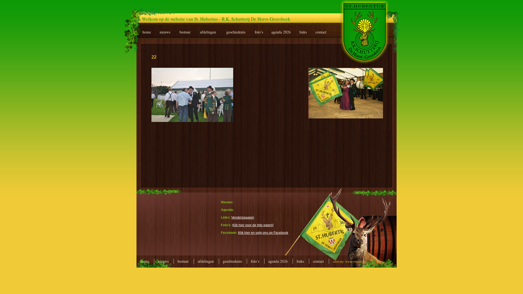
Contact (318, 261)
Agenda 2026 (278, 261)
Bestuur (183, 261)
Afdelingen (206, 261)
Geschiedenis (232, 261)
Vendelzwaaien (242, 217)
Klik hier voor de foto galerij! (252, 225)
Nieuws (163, 261)
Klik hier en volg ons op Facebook (263, 233)
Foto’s (255, 261)
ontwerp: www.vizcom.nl (349, 261)
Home (145, 261)
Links (300, 261)
